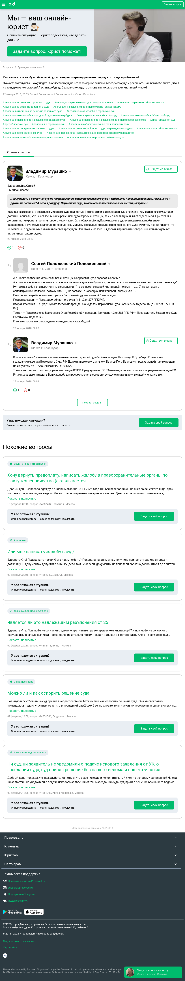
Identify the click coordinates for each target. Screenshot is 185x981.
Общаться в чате (161, 169)
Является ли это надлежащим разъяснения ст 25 (57, 622)
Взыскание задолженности (30, 752)
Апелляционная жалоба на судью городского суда (33, 137)
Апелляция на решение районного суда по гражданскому (87, 106)
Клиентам (12, 846)
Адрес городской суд (162, 119)
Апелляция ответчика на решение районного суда (32, 111)
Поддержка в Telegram (21, 894)
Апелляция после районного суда (22, 132)
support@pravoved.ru (20, 887)
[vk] (5, 955)
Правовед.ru (13, 837)
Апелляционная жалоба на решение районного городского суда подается (90, 132)
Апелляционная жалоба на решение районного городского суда (108, 119)
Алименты (20, 540)
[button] (153, 972)
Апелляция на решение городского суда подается (83, 102)
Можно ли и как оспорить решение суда (48, 693)
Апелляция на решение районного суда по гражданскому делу (96, 128)
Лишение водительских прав (31, 611)
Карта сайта (10, 947)
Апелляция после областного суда (157, 128)
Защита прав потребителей (30, 463)
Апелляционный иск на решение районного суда (95, 137)
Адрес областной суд (15, 124)
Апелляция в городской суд (48, 124)
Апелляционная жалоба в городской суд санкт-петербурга (37, 115)
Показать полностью (21, 498)
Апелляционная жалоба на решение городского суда (34, 119)
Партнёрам (12, 864)
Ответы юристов (18, 152)
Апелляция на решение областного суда (141, 102)
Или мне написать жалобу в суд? (40, 551)
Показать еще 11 (92, 402)
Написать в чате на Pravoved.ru (26, 881)
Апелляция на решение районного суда (26, 106)
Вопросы (8, 67)
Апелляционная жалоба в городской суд (90, 111)
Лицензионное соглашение (19, 941)
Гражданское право (30, 67)
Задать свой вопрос (158, 422)
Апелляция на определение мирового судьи (29, 128)
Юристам (11, 855)
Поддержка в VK (17, 900)
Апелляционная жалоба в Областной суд (145, 115)
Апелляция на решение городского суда (26, 102)
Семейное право (23, 681)
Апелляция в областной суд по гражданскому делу (99, 124)
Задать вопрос (173, 4)
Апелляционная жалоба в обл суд (97, 115)
